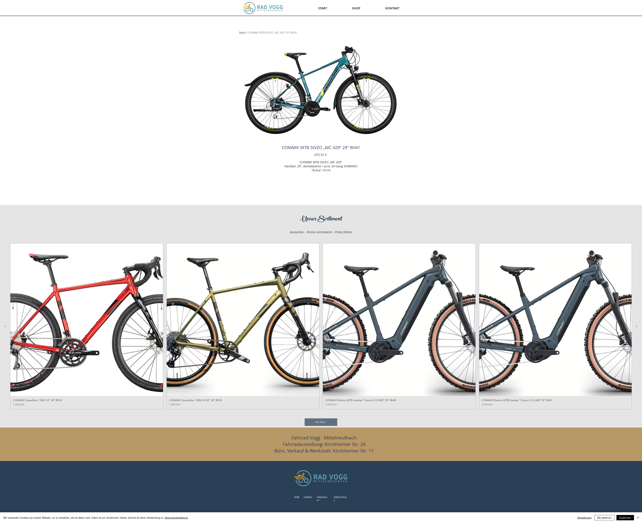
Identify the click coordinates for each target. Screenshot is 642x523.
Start (242, 32)
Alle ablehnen (604, 517)
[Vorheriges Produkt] (5, 326)
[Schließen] (638, 517)
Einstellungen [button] (584, 517)
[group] (321, 326)
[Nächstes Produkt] (637, 326)
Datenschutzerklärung (176, 517)
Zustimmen (625, 517)
